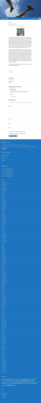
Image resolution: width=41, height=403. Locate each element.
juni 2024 (3, 193)
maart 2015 (3, 358)
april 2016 (3, 334)
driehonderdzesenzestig (8, 168)
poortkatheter (25, 382)
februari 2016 (4, 338)
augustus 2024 (4, 189)
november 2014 (4, 365)
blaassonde (13, 379)
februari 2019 (4, 273)
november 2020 (4, 236)
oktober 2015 (4, 345)
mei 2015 (3, 354)
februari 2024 (4, 200)
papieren (19, 382)
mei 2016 (3, 332)
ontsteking (11, 382)
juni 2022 (3, 211)
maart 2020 (3, 251)
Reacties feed (4, 395)
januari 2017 (3, 318)
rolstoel (35, 382)
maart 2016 (3, 336)
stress (11, 383)
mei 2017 (3, 311)
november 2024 (4, 184)
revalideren (32, 382)
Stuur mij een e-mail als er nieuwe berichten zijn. (17, 133)
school (3, 383)
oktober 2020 (4, 238)
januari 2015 (3, 361)
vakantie (19, 383)
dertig (2, 158)
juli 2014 (3, 372)
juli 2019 (3, 265)
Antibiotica (3, 379)
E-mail (10, 123)
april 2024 (3, 197)
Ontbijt (11, 82)
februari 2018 (4, 294)
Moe (20, 380)
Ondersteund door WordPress (6, 401)
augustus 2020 (4, 242)
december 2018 (4, 276)
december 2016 (4, 320)
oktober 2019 (4, 260)
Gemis (31, 379)
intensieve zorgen (5, 380)
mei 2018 (3, 289)
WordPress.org (4, 397)
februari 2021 (4, 231)
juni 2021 (3, 224)
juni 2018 (3, 287)
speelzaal (9, 383)
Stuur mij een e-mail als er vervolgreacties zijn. (17, 131)
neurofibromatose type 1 (27, 380)
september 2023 (4, 209)
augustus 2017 (4, 305)
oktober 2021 (4, 220)
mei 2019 (3, 267)
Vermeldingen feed (4, 393)
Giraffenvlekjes (5, 18)
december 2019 (4, 256)
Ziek (5, 385)
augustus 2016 (4, 327)
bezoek (9, 379)
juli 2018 (3, 285)
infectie (34, 379)
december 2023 (4, 204)
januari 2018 (3, 296)
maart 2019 (3, 271)
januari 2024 (3, 202)
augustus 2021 (4, 222)
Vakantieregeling (11, 78)
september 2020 (4, 240)
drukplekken (19, 379)
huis (32, 379)
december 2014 (4, 363)
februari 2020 (4, 253)
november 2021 (4, 218)
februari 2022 (4, 215)
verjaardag (26, 383)
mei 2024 (3, 195)
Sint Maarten (4, 160)
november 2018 (4, 278)
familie (24, 379)
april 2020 (3, 249)
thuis (14, 383)
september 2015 (4, 347)
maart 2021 (3, 229)
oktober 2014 (4, 367)
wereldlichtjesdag (4, 156)
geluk (29, 379)
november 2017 (4, 300)
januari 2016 (3, 340)
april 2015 (3, 356)
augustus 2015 (4, 349)
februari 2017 (4, 316)
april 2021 (3, 227)
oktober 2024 (4, 186)
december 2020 (4, 235)
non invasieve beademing (6, 382)
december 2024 (4, 182)
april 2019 (3, 269)
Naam (10, 118)
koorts (10, 380)
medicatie (14, 380)
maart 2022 (3, 213)
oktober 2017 (4, 302)
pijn (9, 22)
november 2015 (4, 343)
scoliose (6, 383)
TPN (10, 22)
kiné (8, 380)
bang (7, 379)
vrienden (3, 385)
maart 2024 (3, 198)
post (29, 382)
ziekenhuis (9, 385)
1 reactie (23, 26)
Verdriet (22, 383)
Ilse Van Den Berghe (17, 26)
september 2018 (4, 282)
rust (38, 382)
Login (2, 391)
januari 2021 (3, 233)
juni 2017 (3, 309)
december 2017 (4, 298)
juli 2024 (3, 191)
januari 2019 (3, 274)
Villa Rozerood (33, 383)
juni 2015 (3, 352)
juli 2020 (3, 244)
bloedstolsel (16, 379)
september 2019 (4, 262)
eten (22, 379)
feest (26, 379)
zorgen (14, 385)
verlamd (29, 383)
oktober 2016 (4, 323)
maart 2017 (3, 314)
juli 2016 (3, 329)
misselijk (17, 380)
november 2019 (4, 258)
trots (2, 162)
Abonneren (3, 148)
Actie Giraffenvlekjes (35, 18)
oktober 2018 (4, 280)
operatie (16, 382)
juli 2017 (3, 307)
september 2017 (4, 303)
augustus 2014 (4, 370)
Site (9, 127)
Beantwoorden (13, 96)
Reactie (10, 106)
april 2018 (3, 291)
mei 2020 (3, 247)
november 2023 (4, 206)
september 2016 (4, 325)
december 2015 (4, 341)
